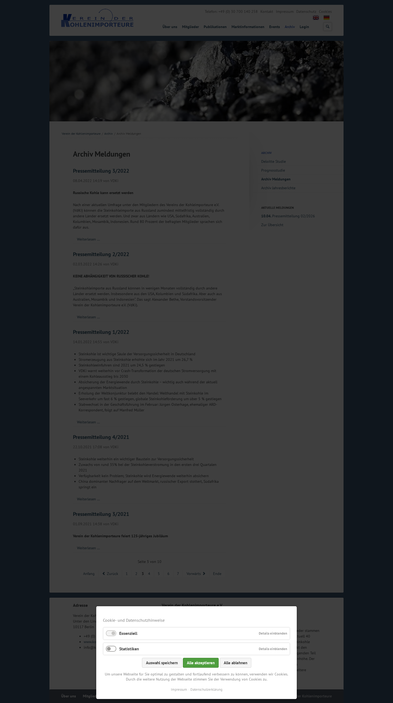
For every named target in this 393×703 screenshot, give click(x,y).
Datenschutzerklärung (206, 689)
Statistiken (129, 648)
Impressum (179, 689)
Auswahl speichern (162, 662)
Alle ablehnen (235, 662)
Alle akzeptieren (201, 662)
